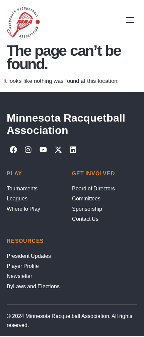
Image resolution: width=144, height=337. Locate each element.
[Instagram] (28, 149)
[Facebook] (13, 149)
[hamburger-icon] (129, 20)
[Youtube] (43, 149)
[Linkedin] (73, 149)
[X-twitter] (58, 149)
